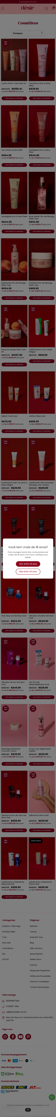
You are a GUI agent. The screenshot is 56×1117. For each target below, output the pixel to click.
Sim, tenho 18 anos (28, 564)
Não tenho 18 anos (28, 571)
